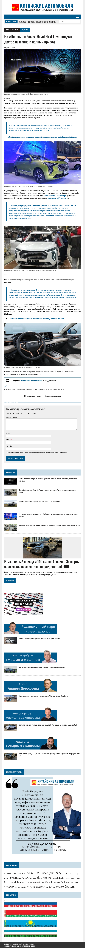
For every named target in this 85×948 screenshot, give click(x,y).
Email (8, 439)
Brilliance (31, 873)
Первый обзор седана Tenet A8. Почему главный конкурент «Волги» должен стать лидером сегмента (47, 491)
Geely (36, 878)
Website (9, 446)
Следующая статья (53, 396)
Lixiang (33, 882)
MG (44, 882)
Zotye (26, 886)
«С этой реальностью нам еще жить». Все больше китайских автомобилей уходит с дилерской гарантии (48, 515)
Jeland (13, 882)
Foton (24, 878)
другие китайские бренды (56, 886)
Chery (57, 873)
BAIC (15, 873)
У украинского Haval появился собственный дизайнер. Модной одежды (36, 318)
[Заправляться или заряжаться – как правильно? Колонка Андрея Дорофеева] (10, 700)
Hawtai (67, 878)
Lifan (28, 881)
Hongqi (73, 878)
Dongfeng (73, 873)
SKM (54, 882)
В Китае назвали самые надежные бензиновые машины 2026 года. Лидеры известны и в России (49, 525)
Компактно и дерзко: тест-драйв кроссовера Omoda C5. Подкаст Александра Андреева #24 (48, 725)
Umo (72, 882)
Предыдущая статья (32, 396)
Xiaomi (17, 887)
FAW (18, 877)
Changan (47, 873)
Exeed (12, 877)
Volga (76, 882)
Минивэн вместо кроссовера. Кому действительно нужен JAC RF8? (40, 638)
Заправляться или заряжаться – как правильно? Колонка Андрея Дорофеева (43, 696)
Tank (63, 881)
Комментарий (11, 417)
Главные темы (10, 472)
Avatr (10, 873)
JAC (78, 877)
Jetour (18, 882)
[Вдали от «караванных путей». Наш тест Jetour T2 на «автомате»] (10, 506)
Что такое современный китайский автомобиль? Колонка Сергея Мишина (42, 667)
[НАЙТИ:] (69, 21)
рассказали (39, 297)
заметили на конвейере (55, 195)
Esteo (6, 878)
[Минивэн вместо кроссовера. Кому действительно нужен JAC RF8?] (10, 643)
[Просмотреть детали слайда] (42, 380)
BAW (19, 873)
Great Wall (46, 877)
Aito (6, 873)
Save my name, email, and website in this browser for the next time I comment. (37, 452)
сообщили (50, 216)
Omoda (49, 882)
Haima (55, 878)
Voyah (7, 886)
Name (8, 433)
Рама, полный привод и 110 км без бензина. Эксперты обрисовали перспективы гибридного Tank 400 (41, 564)
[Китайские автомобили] (42, 7)
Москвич (34, 887)
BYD (38, 873)
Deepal (64, 873)
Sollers (58, 882)
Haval (14, 48)
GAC (29, 877)
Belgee (24, 873)
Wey (12, 886)
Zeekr (22, 887)
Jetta (23, 882)
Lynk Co (39, 882)
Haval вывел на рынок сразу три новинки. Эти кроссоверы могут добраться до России (42, 137)
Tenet (68, 882)
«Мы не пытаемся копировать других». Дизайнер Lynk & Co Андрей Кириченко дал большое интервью (48, 479)
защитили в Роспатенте (58, 198)
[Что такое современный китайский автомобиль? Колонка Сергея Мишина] (10, 672)
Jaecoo (7, 882)
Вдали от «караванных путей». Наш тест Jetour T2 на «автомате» (39, 501)
